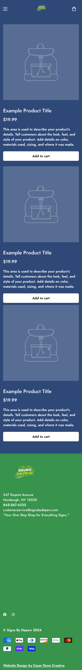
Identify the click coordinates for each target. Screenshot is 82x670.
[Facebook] (5, 614)
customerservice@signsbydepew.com (30, 510)
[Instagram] (13, 614)
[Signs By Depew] (41, 8)
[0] (74, 9)
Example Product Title (27, 110)
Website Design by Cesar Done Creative (34, 665)
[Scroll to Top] (74, 647)
